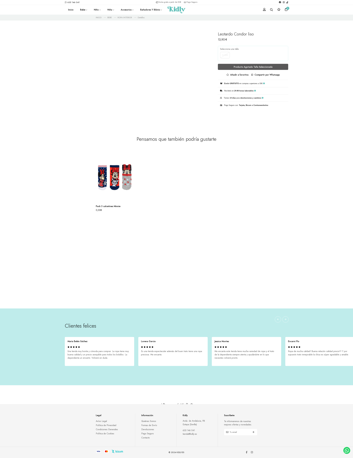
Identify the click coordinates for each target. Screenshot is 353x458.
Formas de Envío (149, 425)
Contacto (145, 437)
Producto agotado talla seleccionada (253, 67)
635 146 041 (73, 2)
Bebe (82, 9)
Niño (96, 9)
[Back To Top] (346, 441)
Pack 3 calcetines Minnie (108, 206)
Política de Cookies (105, 433)
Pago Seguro (147, 433)
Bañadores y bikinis (150, 9)
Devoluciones (147, 429)
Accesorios (126, 9)
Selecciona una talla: (229, 49)
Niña (109, 9)
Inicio (70, 9)
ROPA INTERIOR (125, 17)
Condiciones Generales (107, 429)
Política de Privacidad (106, 425)
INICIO (99, 17)
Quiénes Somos (148, 421)
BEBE (109, 17)
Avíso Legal (101, 421)
